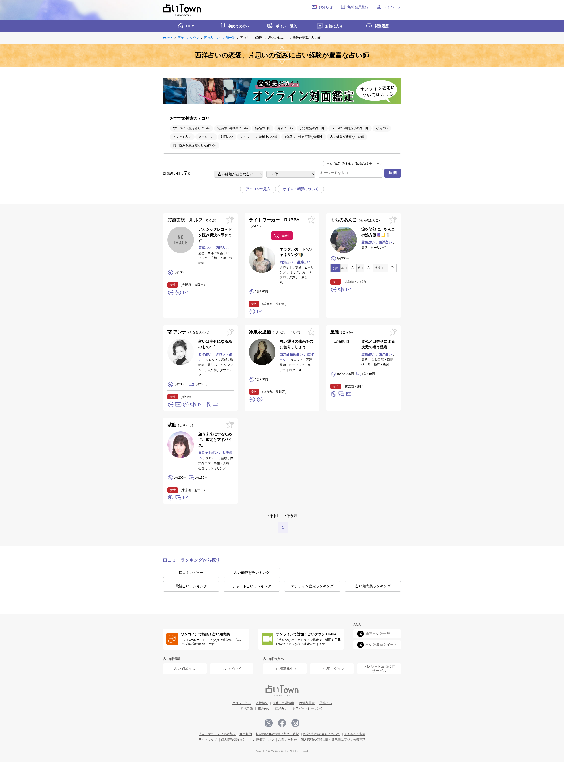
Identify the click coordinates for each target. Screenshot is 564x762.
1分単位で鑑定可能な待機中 (303, 137)
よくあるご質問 (354, 734)
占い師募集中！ (285, 669)
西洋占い (281, 708)
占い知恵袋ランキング (373, 586)
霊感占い (325, 703)
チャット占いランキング (251, 586)
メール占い (206, 137)
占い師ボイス (184, 669)
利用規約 (245, 734)
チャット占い (182, 137)
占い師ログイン (332, 669)
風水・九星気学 (283, 703)
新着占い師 (262, 128)
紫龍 (179, 424)
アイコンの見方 (258, 189)
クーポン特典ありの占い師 (350, 128)
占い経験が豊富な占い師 (347, 137)
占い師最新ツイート (381, 644)
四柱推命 (262, 703)
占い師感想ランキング (251, 573)
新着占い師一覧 (377, 633)
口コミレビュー (191, 573)
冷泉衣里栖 (274, 331)
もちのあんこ (354, 219)
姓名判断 (247, 708)
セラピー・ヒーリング (307, 708)
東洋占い (264, 708)
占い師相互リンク (262, 739)
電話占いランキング (191, 586)
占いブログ (232, 669)
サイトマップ (208, 739)
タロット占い (241, 703)
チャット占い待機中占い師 (258, 137)
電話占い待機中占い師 (232, 128)
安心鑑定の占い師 (312, 128)
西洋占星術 (307, 703)
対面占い (227, 137)
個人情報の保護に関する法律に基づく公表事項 (333, 739)
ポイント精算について (300, 189)
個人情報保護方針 (233, 739)
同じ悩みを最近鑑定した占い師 (194, 145)
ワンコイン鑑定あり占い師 (191, 128)
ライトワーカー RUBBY (274, 222)
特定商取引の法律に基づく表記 (277, 734)
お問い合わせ (287, 739)
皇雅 (341, 331)
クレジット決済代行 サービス (379, 669)
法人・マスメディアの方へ (217, 734)
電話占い (382, 128)
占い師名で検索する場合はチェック (355, 163)
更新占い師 (285, 128)
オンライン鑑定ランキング (312, 586)
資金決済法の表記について (321, 734)
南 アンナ (187, 331)
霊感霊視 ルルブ (191, 219)
